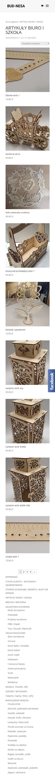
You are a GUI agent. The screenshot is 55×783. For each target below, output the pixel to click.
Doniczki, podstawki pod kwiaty (23, 708)
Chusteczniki (14, 704)
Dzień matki (13, 654)
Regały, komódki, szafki (19, 754)
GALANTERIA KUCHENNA (18, 606)
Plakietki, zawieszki (17, 731)
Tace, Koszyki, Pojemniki (19, 628)
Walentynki (13, 677)
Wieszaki (12, 763)
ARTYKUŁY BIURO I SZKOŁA (19, 597)
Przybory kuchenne (17, 619)
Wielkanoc (13, 682)
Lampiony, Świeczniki (18, 722)
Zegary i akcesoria (16, 772)
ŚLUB (10, 673)
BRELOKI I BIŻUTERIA (16, 602)
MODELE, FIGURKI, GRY (17, 686)
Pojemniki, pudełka (17, 736)
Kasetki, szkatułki (16, 713)
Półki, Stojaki (14, 624)
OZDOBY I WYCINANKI (16, 691)
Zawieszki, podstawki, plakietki (23, 767)
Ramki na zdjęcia (16, 749)
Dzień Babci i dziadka (18, 645)
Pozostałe (12, 740)
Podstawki (13, 614)
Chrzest (11, 641)
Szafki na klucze (15, 758)
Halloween (13, 659)
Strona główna (12, 21)
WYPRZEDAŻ (11, 576)
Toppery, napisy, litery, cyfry (19, 695)
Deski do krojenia (16, 610)
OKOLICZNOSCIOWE (15, 633)
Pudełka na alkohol (17, 745)
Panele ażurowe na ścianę (20, 726)
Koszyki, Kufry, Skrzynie (19, 717)
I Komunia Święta (16, 664)
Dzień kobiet (14, 650)
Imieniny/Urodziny (17, 668)
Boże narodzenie (16, 636)
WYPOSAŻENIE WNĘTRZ (17, 700)
